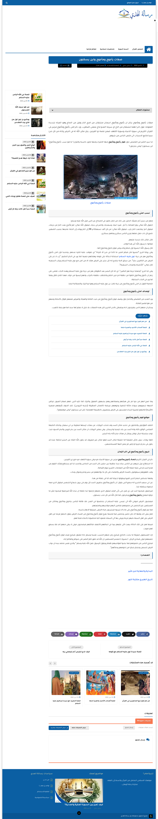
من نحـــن (46, 780)
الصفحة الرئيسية (114, 65)
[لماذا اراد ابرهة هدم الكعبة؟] (41, 158)
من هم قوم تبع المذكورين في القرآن (133, 321)
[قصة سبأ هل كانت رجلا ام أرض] (41, 208)
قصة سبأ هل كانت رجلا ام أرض (135, 340)
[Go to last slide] (55, 663)
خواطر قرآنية (91, 49)
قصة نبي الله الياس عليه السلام (134, 346)
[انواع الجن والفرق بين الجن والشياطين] (41, 145)
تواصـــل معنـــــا (146, 3)
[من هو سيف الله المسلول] (36, 110)
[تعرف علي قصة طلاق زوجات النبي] (41, 196)
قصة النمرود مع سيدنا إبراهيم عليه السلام (130, 334)
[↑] (79, 813)
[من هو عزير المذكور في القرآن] (41, 170)
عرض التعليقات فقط (79, 728)
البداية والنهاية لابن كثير (140, 571)
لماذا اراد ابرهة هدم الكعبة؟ (23, 158)
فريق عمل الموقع (132, 3)
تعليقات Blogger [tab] (144, 721)
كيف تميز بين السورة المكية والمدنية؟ (84, 805)
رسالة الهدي (125, 816)
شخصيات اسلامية (107, 49)
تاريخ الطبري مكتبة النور (140, 580)
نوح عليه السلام (127, 257)
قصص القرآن (137, 49)
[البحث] (7, 3)
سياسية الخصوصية (42, 798)
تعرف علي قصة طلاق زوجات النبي (20, 196)
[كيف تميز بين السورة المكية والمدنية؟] (79, 791)
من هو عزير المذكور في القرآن (22, 171)
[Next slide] (50, 663)
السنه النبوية (123, 49)
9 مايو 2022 (138, 65)
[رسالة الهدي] (135, 13)
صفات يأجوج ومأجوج (100, 203)
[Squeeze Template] (151, 816)
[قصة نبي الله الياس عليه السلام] (36, 97)
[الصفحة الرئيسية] (149, 49)
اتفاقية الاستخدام (43, 792)
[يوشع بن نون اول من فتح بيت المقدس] (36, 122)
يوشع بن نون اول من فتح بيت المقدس (132, 352)
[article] (76, 649)
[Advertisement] (50, 25)
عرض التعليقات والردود (58, 728)
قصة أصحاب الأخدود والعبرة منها (134, 328)
